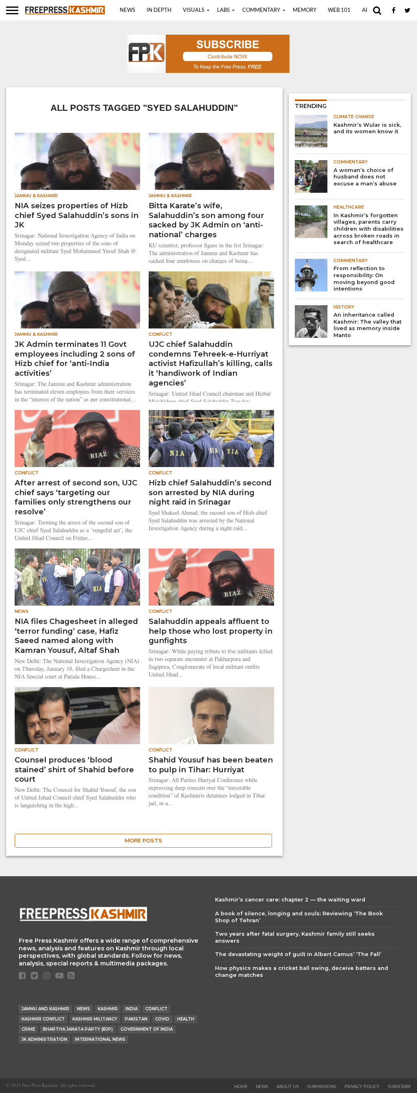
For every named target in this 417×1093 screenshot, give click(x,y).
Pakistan (136, 1019)
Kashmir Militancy (94, 1019)
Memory (304, 10)
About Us (288, 1086)
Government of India (147, 1029)
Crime (28, 1029)
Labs (223, 10)
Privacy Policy (362, 1086)
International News (100, 1039)
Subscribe (399, 1086)
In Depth (159, 10)
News (127, 10)
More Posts (143, 840)
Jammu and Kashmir (45, 1008)
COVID (162, 1019)
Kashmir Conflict (43, 1019)
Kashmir (108, 1008)
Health (185, 1019)
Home (241, 1086)
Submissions (321, 1086)
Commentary (261, 10)
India (131, 1008)
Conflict (156, 1008)
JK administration (44, 1039)
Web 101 (339, 10)
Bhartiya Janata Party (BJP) (78, 1029)
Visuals (193, 10)
